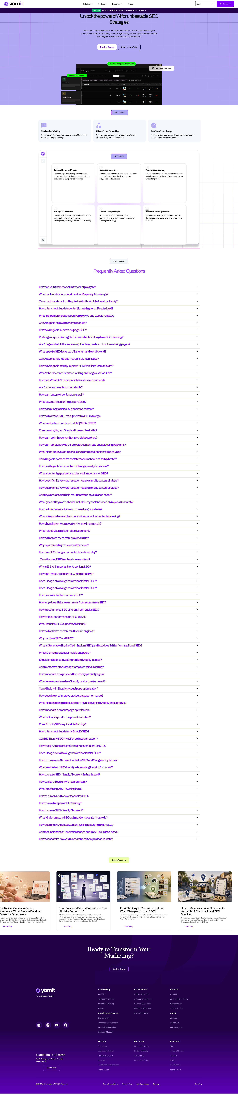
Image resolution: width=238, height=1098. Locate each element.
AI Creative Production (143, 999)
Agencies (101, 1060)
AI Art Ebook (175, 1065)
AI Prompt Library (177, 1051)
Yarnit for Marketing (106, 1004)
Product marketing (141, 1060)
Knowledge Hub (104, 1018)
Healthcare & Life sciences (108, 1065)
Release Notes (176, 1069)
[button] (88, 4)
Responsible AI (176, 1004)
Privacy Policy (127, 1084)
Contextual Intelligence (179, 999)
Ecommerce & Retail (106, 1051)
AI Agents (174, 994)
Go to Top (198, 1084)
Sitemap (156, 1084)
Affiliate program (176, 1027)
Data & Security (176, 1008)
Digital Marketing (141, 1051)
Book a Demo (225, 4)
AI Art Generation (141, 1013)
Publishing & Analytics (142, 1008)
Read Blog (54, 926)
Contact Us (174, 1023)
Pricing (130, 4)
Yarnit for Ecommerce (106, 999)
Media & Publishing (105, 1055)
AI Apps (101, 1008)
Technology (102, 1046)
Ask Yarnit (102, 994)
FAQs (172, 1060)
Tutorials (173, 1055)
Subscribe (51, 1067)
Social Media (139, 1055)
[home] (13, 3)
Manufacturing (104, 1069)
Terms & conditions (110, 1084)
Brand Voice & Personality (108, 1023)
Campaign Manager (105, 1032)
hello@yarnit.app (142, 1084)
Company (174, 1018)
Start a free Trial (129, 47)
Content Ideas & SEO (142, 1004)
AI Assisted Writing (141, 994)
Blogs (172, 1046)
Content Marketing (141, 1046)
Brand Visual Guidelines (107, 1027)
